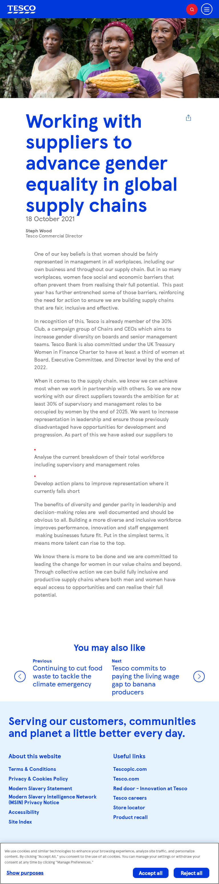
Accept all (151, 872)
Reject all (191, 872)
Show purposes (25, 872)
